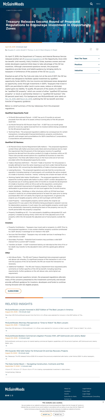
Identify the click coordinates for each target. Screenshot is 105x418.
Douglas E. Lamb (14, 50)
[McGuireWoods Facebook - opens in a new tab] (8, 395)
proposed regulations (33, 59)
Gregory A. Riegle (50, 50)
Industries (79, 70)
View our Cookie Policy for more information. (52, 411)
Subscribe (13, 291)
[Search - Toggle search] (91, 4)
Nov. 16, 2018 (10, 99)
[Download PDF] (90, 49)
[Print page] (97, 49)
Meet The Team (81, 59)
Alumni (66, 394)
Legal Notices (86, 388)
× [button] (103, 402)
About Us (67, 388)
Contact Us (67, 399)
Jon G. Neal (39, 50)
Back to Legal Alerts (14, 10)
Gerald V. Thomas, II (28, 50)
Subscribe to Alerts (70, 396)
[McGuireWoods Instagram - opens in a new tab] (12, 395)
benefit (52, 72)
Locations (67, 391)
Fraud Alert (86, 391)
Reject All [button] (58, 414)
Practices (78, 64)
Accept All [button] (46, 414)
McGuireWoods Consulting (91, 396)
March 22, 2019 (26, 99)
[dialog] (52, 409)
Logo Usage (86, 394)
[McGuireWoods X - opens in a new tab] (10, 395)
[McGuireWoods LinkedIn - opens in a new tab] (6, 395)
